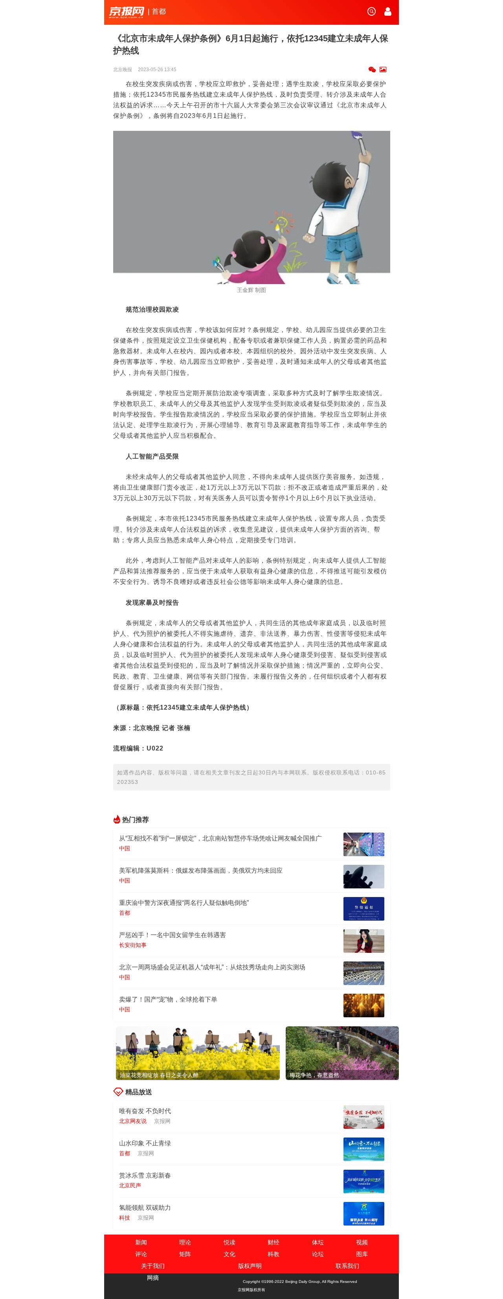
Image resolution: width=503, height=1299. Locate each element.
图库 (362, 1254)
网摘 (153, 1277)
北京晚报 (123, 69)
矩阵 (185, 1254)
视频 (362, 1242)
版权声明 (250, 1265)
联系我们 (347, 1265)
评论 (141, 1254)
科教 (273, 1254)
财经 (273, 1242)
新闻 (141, 1242)
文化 (229, 1254)
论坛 (318, 1254)
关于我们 (153, 1265)
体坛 (318, 1242)
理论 (185, 1242)
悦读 (229, 1242)
